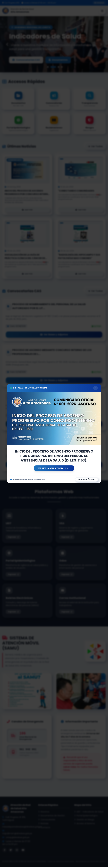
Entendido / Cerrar (86, 479)
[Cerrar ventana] (95, 388)
